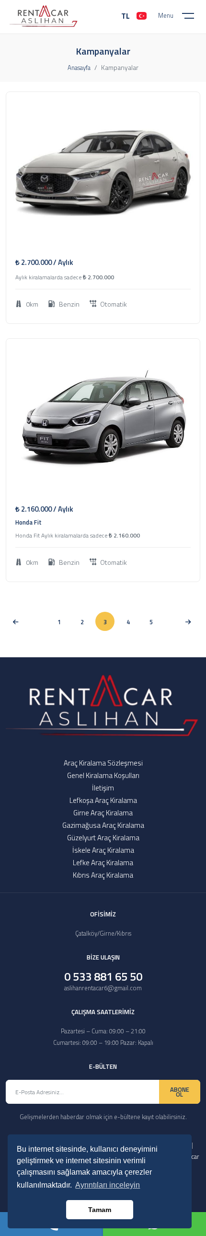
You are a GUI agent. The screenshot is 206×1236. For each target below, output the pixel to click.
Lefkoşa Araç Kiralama (103, 800)
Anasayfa (79, 67)
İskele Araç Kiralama (103, 850)
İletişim (103, 787)
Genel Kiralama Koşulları (103, 775)
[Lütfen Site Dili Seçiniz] (142, 15)
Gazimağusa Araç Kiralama (103, 825)
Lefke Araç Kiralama (103, 862)
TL (125, 16)
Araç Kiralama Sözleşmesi (103, 762)
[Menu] (194, 18)
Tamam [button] (99, 1209)
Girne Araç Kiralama (103, 812)
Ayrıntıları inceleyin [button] (107, 1185)
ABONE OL (179, 1092)
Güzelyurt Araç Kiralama (103, 837)
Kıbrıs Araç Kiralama (103, 875)
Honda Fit (28, 522)
